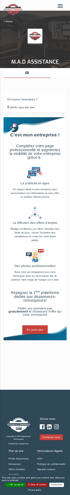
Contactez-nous (51, 437)
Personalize (56, 485)
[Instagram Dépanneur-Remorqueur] (56, 428)
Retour (9, 21)
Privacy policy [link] (34, 490)
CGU (39, 458)
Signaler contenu (46, 469)
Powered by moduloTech (18, 444)
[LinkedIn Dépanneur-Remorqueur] (49, 428)
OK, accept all (16, 485)
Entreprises (15, 464)
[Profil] (27, 73)
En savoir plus (35, 329)
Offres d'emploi (17, 469)
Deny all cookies (38, 485)
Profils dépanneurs (19, 458)
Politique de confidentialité (51, 464)
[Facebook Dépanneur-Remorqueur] (42, 428)
